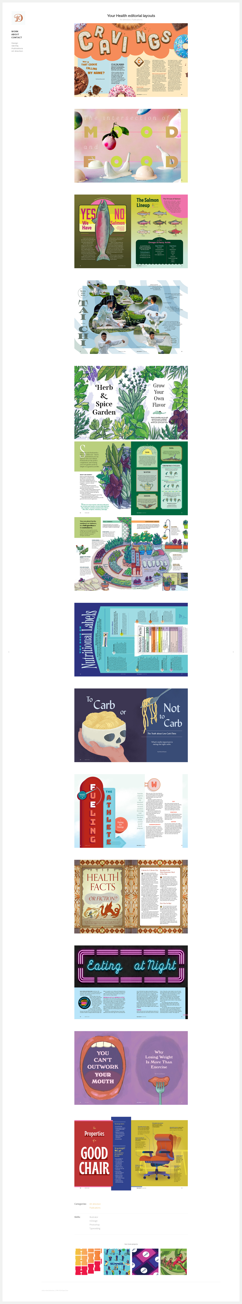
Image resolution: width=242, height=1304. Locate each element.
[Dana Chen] (19, 18)
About (15, 34)
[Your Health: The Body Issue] (233, 652)
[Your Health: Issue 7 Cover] (9, 652)
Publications (137, 19)
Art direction (125, 19)
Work (14, 31)
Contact (16, 37)
